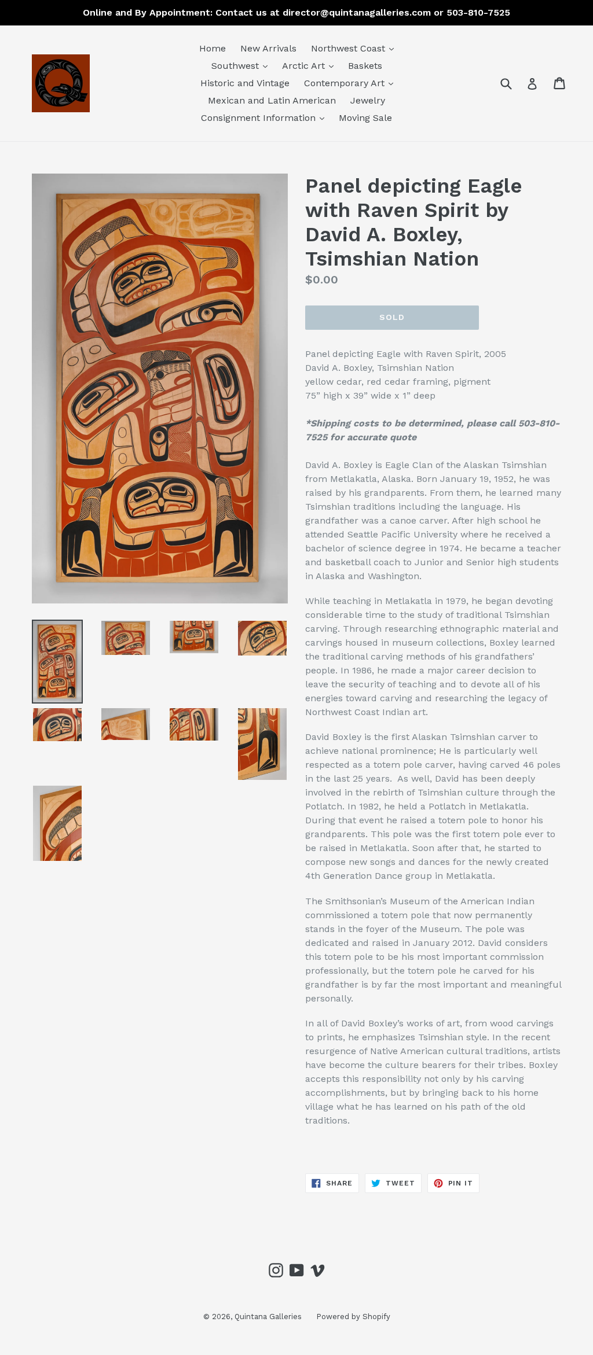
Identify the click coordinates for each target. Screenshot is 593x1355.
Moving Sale (365, 117)
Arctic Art (310, 65)
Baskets (365, 65)
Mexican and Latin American (272, 100)
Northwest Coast (355, 48)
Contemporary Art (351, 83)
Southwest (242, 65)
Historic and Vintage (245, 83)
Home (212, 48)
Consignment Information (265, 117)
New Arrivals (268, 48)
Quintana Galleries (268, 1316)
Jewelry (367, 100)
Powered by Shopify (353, 1316)
